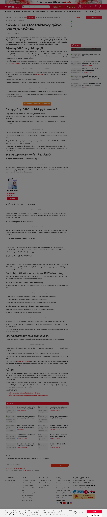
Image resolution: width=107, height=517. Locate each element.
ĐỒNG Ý (94, 511)
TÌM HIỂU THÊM (94, 515)
